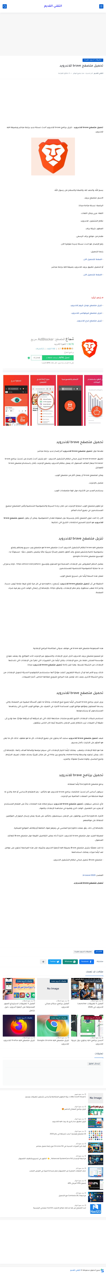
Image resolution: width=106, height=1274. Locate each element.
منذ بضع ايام (80, 1144)
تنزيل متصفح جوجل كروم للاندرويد (86, 306)
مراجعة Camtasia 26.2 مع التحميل (72, 1196)
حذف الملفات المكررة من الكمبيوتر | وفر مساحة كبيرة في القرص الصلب (57, 1171)
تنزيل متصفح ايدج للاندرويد (89, 321)
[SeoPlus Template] (102, 1270)
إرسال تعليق (94, 1064)
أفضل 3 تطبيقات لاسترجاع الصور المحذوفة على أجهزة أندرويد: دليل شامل (19, 1007)
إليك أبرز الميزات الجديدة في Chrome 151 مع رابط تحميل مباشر (61, 1146)
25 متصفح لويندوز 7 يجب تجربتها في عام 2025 (68, 1134)
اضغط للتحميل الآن (93, 260)
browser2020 (89, 875)
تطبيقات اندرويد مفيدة (92, 60)
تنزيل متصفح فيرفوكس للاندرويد (86, 313)
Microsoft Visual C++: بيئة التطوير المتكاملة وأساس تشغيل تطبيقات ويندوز (55, 1097)
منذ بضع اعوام (79, 1106)
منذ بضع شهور (79, 1094)
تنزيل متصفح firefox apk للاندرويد (19, 1041)
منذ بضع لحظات (95, 1001)
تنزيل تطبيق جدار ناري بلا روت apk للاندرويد (69, 1122)
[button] (86, 961)
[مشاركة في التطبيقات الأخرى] (43, 961)
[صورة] (95, 1098)
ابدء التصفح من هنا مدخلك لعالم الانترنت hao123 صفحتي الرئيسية (59, 1208)
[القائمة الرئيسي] (101, 6)
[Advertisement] (53, 34)
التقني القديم (53, 6)
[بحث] (5, 6)
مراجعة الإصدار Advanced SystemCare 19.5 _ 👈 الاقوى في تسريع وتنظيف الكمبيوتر (52, 1159)
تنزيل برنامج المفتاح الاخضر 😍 (74, 1109)
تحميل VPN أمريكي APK (77, 1183)
